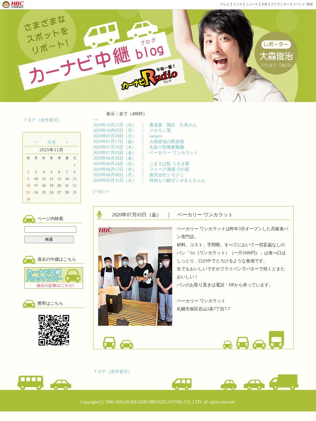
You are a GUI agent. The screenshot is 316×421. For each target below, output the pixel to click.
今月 (51, 142)
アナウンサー (280, 4)
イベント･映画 (303, 4)
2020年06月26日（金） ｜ (121, 158)
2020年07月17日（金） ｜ (138, 141)
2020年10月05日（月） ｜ (132, 130)
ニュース (252, 4)
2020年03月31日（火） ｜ (149, 180)
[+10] (98, 191)
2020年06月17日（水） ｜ (141, 169)
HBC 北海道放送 (13, 4)
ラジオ (237, 4)
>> (106, 191)
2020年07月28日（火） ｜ (127, 136)
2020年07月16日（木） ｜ (138, 147)
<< (95, 119)
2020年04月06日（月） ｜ (138, 175)
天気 (264, 4)
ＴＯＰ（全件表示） (42, 120)
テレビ (225, 4)
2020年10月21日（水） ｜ (145, 125)
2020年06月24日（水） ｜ (141, 163)
